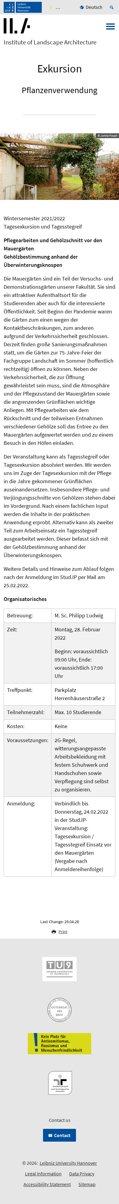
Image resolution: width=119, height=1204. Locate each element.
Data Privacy (81, 1174)
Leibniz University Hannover (68, 1163)
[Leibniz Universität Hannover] (23, 7)
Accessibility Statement (47, 1184)
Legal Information (43, 1174)
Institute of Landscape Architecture (50, 42)
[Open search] (112, 7)
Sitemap (87, 1184)
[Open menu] (110, 28)
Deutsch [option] (94, 7)
